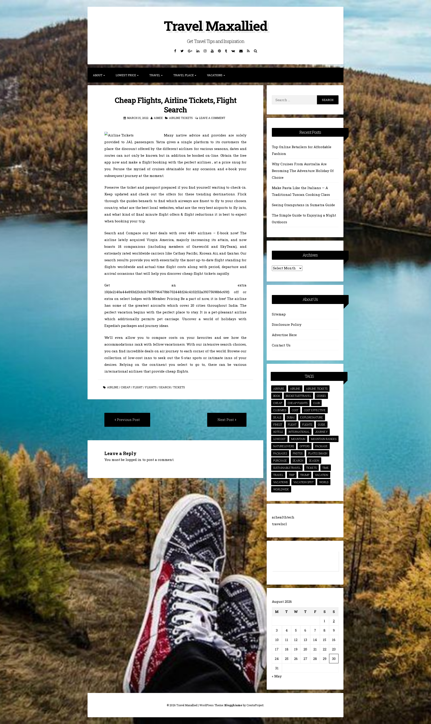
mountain (298, 439)
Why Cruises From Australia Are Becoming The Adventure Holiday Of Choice (303, 171)
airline (112, 387)
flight (138, 387)
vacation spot (303, 482)
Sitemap (279, 314)
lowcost (279, 439)
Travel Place (183, 75)
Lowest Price (126, 75)
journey (321, 432)
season (314, 460)
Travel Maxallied (215, 25)
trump (304, 475)
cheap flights (298, 403)
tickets (179, 387)
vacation (321, 475)
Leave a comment (212, 118)
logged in (133, 459)
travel (278, 475)
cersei (321, 396)
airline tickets (317, 388)
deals (277, 417)
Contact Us (281, 345)
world (323, 482)
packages (280, 453)
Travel (154, 75)
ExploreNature (311, 417)
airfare (278, 388)
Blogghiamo (233, 705)
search (165, 387)
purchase (280, 460)
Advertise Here (284, 335)
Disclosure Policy (286, 324)
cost (295, 410)
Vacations (214, 75)
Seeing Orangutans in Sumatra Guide (303, 205)
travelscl (279, 524)
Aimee (158, 118)
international (299, 432)
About (97, 75)
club (316, 403)
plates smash (317, 453)
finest (277, 424)
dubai (291, 417)
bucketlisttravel (298, 396)
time (325, 467)
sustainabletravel (287, 467)
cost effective (315, 410)
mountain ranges (323, 439)
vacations (280, 482)
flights (151, 387)
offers (305, 446)
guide (321, 424)
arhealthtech (283, 517)
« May (277, 676)
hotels (278, 432)
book (276, 396)
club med (279, 410)
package (321, 446)
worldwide (281, 489)
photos (298, 453)
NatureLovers (283, 446)
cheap (125, 387)
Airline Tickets (181, 118)
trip (292, 475)
